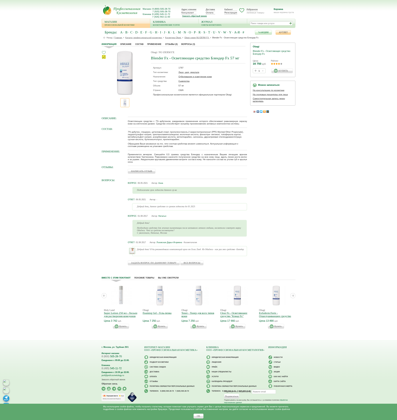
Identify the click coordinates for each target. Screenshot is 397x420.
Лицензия (216, 362)
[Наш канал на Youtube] (109, 389)
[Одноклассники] (264, 111)
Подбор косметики (159, 362)
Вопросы (188, 44)
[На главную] (121, 10)
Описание (126, 44)
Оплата (209, 12)
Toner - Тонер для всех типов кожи (197, 315)
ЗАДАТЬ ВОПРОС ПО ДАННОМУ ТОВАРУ (153, 263)
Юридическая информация (163, 357)
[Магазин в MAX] (6, 390)
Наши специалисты (221, 372)
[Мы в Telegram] (114, 389)
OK (198, 416)
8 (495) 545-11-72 (161, 14)
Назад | (110, 38)
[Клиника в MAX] (6, 383)
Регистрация (230, 12)
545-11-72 (112, 368)
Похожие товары (144, 278)
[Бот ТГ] (6, 398)
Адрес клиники (188, 9)
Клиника (166, 23)
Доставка (210, 9)
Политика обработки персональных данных (172, 386)
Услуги (215, 376)
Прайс (215, 367)
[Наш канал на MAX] (125, 389)
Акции (277, 372)
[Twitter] (261, 111)
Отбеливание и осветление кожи (195, 76)
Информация (109, 44)
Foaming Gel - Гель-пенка (157, 313)
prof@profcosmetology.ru (113, 375)
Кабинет (228, 9)
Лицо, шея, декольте (188, 72)
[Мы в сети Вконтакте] (103, 389)
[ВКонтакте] (258, 111)
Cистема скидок (158, 367)
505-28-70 (112, 356)
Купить (123, 326)
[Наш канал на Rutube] (119, 389)
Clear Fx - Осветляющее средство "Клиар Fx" (233, 315)
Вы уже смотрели (168, 278)
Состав (139, 44)
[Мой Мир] (267, 111)
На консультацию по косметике (268, 90)
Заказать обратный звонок (194, 16)
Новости (278, 357)
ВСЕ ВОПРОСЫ (192, 263)
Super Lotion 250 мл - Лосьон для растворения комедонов (120, 315)
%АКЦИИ (263, 32)
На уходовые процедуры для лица (270, 94)
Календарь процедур (222, 381)
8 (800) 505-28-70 (161, 9)
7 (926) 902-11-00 (161, 17)
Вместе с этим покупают (116, 278)
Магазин (119, 23)
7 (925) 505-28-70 (161, 11)
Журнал (211, 23)
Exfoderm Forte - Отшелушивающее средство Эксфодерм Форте (275, 316)
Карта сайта (280, 381)
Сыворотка (184, 81)
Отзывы (171, 44)
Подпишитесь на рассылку (237, 391)
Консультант (187, 12)
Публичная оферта (283, 386)
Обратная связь (110, 384)
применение (154, 44)
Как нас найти (281, 376)
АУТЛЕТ (283, 32)
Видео (277, 367)
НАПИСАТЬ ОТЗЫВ (141, 171)
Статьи (277, 362)
